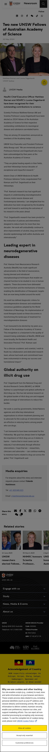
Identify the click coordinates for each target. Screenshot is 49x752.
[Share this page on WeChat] (16, 514)
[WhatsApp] (42, 15)
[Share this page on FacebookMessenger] (40, 511)
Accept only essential (24, 735)
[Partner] (29, 4)
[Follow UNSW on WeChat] (32, 15)
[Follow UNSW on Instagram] (22, 15)
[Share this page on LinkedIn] (30, 511)
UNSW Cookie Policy (27, 721)
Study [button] (6, 596)
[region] (24, 718)
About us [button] (8, 611)
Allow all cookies (24, 728)
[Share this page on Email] (16, 511)
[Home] (14, 4)
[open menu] (5, 4)
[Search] (43, 4)
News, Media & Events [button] (15, 604)
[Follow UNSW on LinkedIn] (17, 15)
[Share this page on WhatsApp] (35, 511)
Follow (41, 11)
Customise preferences (24, 743)
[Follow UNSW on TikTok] (37, 15)
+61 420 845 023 (16, 490)
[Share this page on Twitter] (25, 511)
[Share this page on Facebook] (20, 511)
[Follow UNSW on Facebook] (27, 15)
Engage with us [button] (11, 588)
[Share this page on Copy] (21, 514)
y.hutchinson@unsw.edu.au (22, 496)
